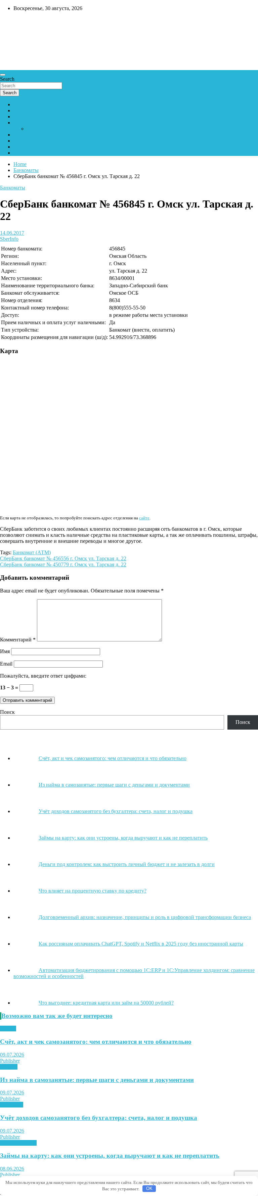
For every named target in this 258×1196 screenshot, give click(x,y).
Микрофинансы (18, 1143)
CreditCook (20, 22)
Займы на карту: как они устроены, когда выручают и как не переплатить (109, 1155)
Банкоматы (26, 110)
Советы (8, 1067)
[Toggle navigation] (2, 75)
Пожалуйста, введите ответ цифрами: (43, 676)
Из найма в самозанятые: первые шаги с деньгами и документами (97, 1079)
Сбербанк (24, 104)
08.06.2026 (12, 1169)
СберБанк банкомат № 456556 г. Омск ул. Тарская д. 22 (63, 558)
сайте (144, 517)
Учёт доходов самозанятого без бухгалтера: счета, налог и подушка (98, 1117)
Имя (5, 651)
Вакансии (24, 147)
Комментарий (18, 639)
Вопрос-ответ (29, 122)
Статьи (8, 1028)
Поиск (7, 712)
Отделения (25, 116)
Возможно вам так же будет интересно (57, 1015)
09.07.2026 (12, 1055)
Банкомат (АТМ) (32, 552)
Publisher (10, 1061)
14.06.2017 (12, 233)
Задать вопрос (43, 128)
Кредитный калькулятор (41, 141)
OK (149, 1188)
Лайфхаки (11, 1104)
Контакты (24, 134)
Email (6, 664)
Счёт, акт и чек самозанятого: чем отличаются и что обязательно (95, 1041)
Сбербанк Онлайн (34, 153)
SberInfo (9, 239)
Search (7, 79)
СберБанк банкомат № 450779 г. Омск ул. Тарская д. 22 (63, 564)
